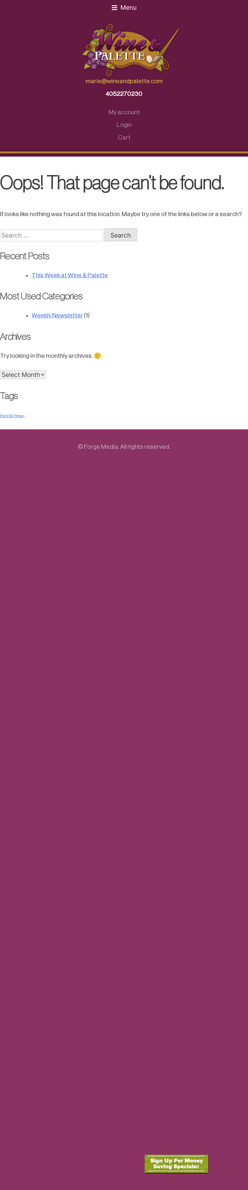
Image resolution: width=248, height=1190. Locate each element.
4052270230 (124, 94)
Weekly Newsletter (57, 315)
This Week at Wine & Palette (70, 275)
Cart (124, 137)
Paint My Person (12, 416)
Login (124, 125)
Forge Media (101, 447)
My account (124, 112)
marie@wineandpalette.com (124, 81)
